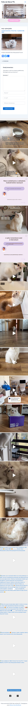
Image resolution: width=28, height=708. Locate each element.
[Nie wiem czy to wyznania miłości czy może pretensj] (14, 589)
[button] (14, 20)
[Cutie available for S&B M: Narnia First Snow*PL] (14, 674)
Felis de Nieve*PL (8, 2)
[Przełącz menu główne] (25, 2)
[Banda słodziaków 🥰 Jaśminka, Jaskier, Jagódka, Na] (14, 646)
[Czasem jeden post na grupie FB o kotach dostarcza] (14, 248)
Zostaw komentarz (6, 30)
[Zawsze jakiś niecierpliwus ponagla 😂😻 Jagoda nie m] (14, 305)
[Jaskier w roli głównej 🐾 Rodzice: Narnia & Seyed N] (14, 504)
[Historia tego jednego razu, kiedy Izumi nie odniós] (14, 447)
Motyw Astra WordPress (15, 705)
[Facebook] (10, 696)
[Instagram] (17, 696)
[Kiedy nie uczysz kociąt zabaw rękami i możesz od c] (14, 617)
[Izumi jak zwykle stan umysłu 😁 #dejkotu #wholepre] (14, 134)
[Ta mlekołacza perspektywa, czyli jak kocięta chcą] (14, 390)
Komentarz (5, 75)
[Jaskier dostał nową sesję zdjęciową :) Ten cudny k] (14, 220)
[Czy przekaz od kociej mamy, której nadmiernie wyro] (14, 418)
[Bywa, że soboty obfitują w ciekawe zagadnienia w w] (14, 191)
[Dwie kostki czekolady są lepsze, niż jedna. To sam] (14, 163)
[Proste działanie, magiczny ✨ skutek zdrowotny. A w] (14, 276)
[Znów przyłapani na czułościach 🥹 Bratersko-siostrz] (14, 475)
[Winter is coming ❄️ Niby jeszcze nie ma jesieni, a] (14, 362)
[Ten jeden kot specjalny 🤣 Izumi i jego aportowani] (14, 333)
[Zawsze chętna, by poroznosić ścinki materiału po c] (14, 560)
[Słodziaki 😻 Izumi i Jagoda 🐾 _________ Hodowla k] (14, 532)
